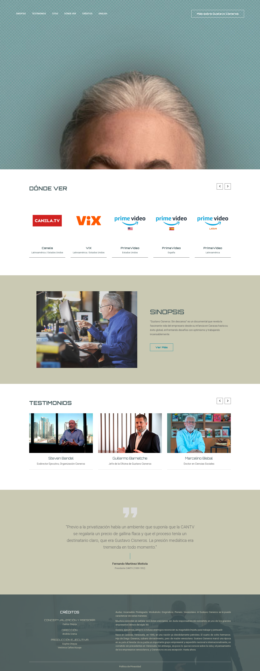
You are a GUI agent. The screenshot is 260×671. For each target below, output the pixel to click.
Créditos (87, 13)
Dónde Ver (70, 13)
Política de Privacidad (130, 666)
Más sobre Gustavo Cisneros (218, 13)
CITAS (55, 13)
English (103, 13)
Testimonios (39, 13)
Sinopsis (21, 13)
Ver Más (161, 347)
